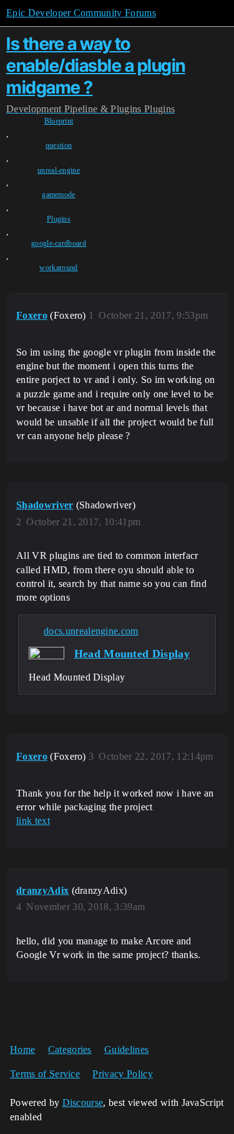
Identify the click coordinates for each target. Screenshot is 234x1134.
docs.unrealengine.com (91, 631)
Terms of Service (45, 1074)
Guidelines (126, 1049)
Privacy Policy (122, 1074)
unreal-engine (58, 170)
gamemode (59, 194)
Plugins (59, 219)
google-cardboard (58, 243)
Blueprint (59, 121)
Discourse (83, 1102)
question (59, 145)
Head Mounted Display (132, 653)
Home (22, 1049)
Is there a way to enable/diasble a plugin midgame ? (95, 65)
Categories (70, 1049)
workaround (58, 267)
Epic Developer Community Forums (81, 12)
